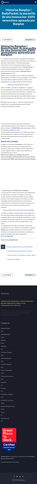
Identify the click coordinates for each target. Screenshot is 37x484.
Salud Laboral (5, 418)
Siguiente (29, 39)
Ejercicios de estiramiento (25, 247)
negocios (28, 255)
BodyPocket (16, 128)
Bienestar (4, 346)
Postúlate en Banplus (7, 394)
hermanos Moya (22, 210)
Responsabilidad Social (7, 406)
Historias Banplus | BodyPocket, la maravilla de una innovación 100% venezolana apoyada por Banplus (18, 50)
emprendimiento (11, 251)
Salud (2, 412)
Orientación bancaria (7, 376)
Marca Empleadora (6, 370)
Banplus (9, 247)
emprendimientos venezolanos (24, 251)
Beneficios (11, 84)
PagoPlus (3, 382)
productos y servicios (7, 400)
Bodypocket (15, 247)
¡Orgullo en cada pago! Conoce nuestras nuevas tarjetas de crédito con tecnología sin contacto (17, 303)
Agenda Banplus (5, 328)
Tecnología (16, 259)
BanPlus (3, 340)
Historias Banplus (21, 255)
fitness (14, 255)
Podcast (3, 388)
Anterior (7, 39)
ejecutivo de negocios (7, 234)
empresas (9, 255)
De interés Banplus (6, 352)
